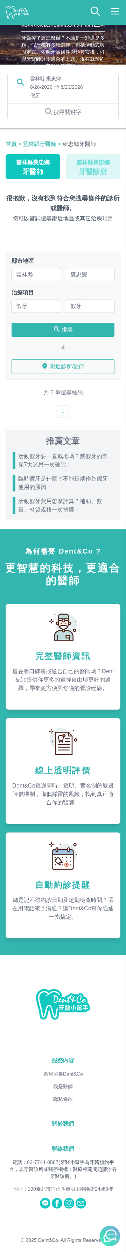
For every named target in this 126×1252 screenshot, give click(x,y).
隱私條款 (63, 1099)
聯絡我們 (63, 1149)
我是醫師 (63, 1086)
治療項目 (23, 292)
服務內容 (63, 1060)
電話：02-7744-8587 (35, 1162)
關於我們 (63, 1123)
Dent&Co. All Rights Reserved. (71, 1240)
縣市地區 (23, 261)
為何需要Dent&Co (63, 1074)
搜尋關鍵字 (68, 112)
